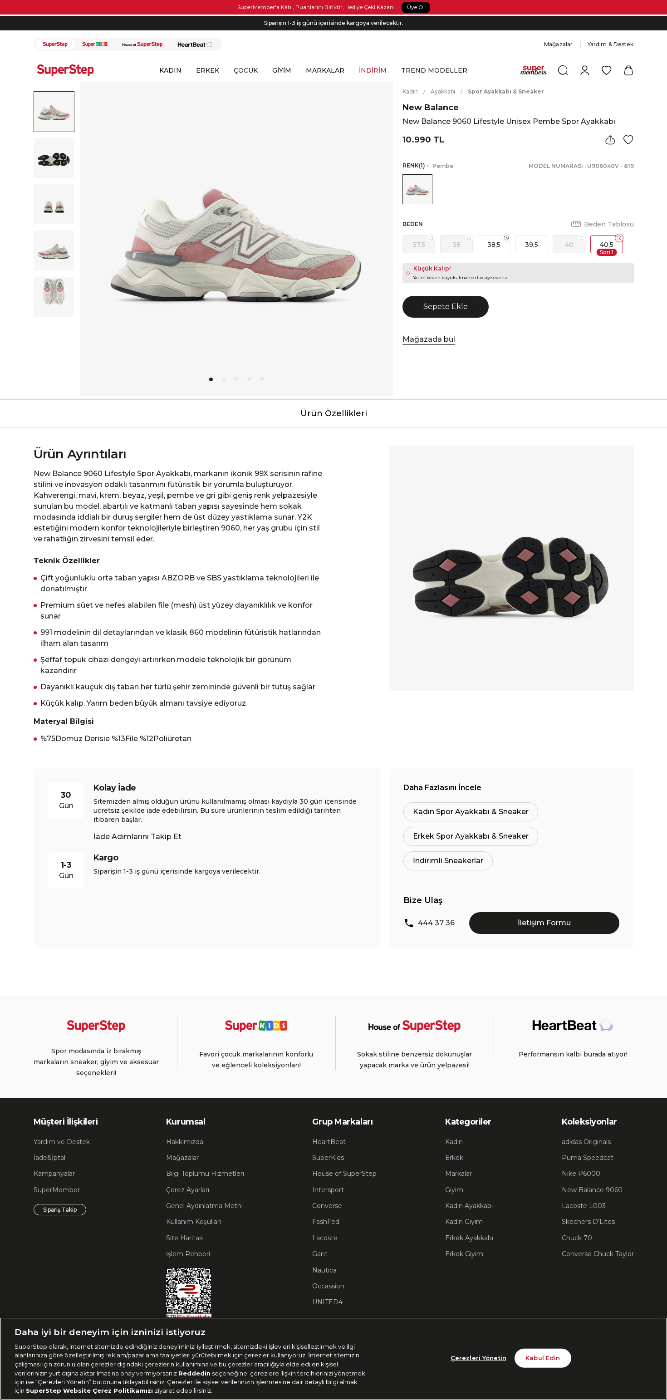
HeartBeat (329, 1142)
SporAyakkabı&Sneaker (506, 91)
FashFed (325, 1222)
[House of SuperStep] (142, 44)
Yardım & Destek (611, 44)
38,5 (493, 245)
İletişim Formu (544, 923)
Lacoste (325, 1238)
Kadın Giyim (464, 1222)
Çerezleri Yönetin (478, 1357)
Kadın (410, 91)
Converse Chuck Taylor (598, 1254)
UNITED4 (327, 1302)
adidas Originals (586, 1142)
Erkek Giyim (464, 1254)
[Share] (610, 139)
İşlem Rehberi (188, 1254)
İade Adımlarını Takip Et (137, 836)
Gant (320, 1254)
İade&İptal (49, 1158)
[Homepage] (70, 70)
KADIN (170, 70)
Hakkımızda (184, 1142)
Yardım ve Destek (62, 1142)
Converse (327, 1206)
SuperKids (328, 1158)
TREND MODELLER (434, 70)
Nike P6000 (581, 1173)
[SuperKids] (95, 44)
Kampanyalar (54, 1173)
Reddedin (194, 1372)
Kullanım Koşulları (193, 1222)
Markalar (458, 1173)
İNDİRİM (373, 70)
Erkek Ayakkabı (469, 1238)
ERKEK (207, 70)
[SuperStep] (55, 44)
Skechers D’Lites (588, 1222)
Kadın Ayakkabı (469, 1206)
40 (569, 245)
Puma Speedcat (587, 1158)
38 (456, 245)
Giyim (454, 1190)
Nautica (324, 1270)
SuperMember (57, 1190)
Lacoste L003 (584, 1206)
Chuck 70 (577, 1238)
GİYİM (281, 70)
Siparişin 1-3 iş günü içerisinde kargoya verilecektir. (333, 23)
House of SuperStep (344, 1173)
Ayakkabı (443, 91)
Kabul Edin (542, 1357)
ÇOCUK (246, 70)
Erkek (454, 1158)
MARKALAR (325, 70)
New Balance (430, 108)
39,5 (531, 245)
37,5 (418, 245)
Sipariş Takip (60, 1209)
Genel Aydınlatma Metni (204, 1206)
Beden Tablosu (609, 224)
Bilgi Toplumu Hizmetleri (205, 1173)
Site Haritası (185, 1238)
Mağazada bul (428, 339)
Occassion (328, 1286)
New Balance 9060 (592, 1190)
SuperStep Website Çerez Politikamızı (90, 1390)
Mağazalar (558, 44)
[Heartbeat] (195, 44)
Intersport (328, 1190)
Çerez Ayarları (187, 1190)
